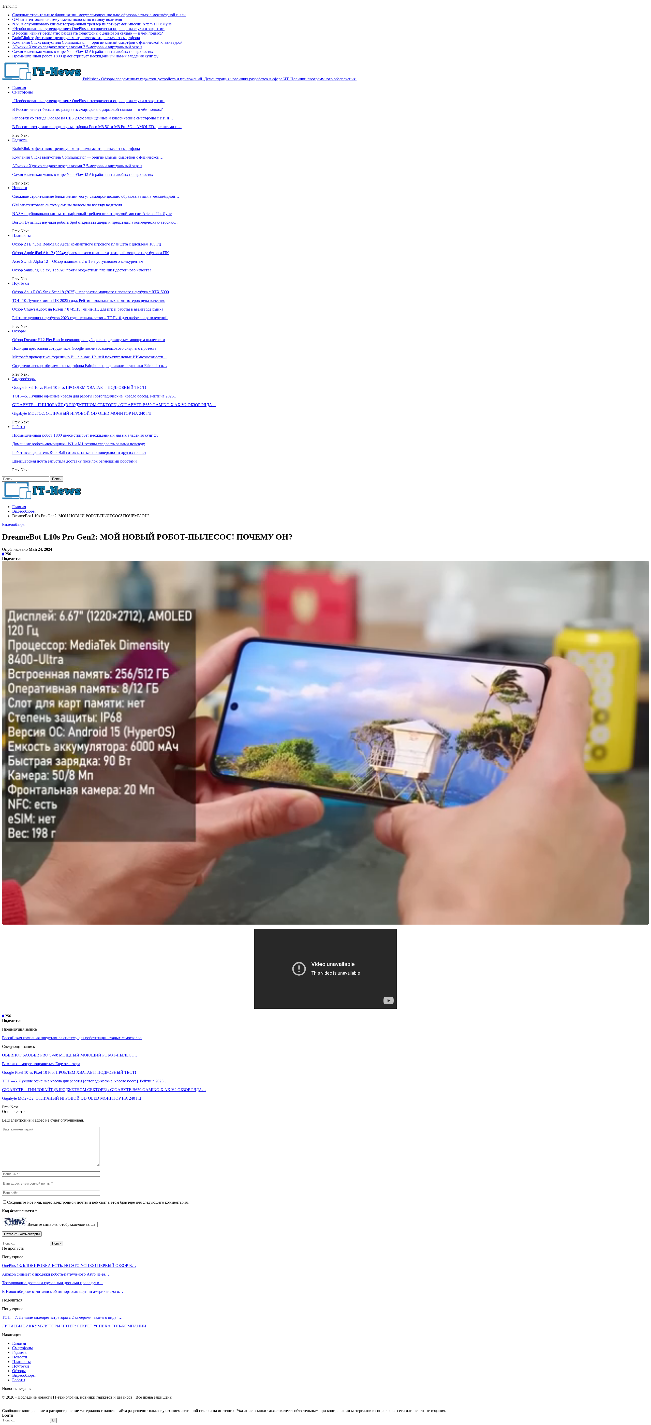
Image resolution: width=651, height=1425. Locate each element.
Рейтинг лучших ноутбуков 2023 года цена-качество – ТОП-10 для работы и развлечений (90, 318)
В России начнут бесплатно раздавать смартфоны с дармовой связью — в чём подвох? (87, 33)
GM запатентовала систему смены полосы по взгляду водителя (67, 19)
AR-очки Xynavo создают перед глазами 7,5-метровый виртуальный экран (77, 47)
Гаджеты (19, 140)
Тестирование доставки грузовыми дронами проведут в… (52, 1283)
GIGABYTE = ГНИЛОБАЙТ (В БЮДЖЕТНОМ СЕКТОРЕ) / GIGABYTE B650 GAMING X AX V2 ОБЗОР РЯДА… (114, 405)
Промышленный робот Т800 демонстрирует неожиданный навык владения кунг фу (85, 56)
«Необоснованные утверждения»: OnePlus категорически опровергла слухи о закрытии (88, 28)
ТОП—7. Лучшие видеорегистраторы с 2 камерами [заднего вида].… (62, 1317)
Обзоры (19, 331)
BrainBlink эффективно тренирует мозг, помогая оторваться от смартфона (76, 38)
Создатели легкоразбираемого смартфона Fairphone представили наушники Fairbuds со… (89, 365)
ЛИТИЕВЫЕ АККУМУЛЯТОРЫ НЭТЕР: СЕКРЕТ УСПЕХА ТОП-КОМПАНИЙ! (74, 1326)
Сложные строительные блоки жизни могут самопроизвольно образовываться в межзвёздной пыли (99, 15)
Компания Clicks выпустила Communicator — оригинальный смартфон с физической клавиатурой (97, 42)
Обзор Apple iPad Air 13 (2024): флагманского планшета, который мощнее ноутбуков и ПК (90, 253)
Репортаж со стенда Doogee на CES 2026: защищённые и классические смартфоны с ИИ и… (92, 118)
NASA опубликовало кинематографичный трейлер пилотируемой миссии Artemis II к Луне (92, 24)
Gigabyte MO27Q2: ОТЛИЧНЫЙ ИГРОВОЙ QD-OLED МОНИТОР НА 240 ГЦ (82, 413)
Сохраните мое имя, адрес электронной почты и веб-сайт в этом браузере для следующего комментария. (98, 1202)
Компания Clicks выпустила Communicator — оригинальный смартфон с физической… (88, 157)
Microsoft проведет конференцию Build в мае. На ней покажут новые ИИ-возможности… (89, 357)
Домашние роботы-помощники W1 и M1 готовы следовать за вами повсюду (78, 444)
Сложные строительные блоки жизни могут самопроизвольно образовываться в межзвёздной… (95, 196)
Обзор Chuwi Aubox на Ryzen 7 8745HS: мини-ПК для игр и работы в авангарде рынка (87, 309)
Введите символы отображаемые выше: (61, 1224)
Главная (19, 87)
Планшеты (21, 235)
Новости (19, 188)
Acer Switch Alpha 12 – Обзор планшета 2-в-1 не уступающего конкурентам (77, 261)
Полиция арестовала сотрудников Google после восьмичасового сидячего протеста (84, 348)
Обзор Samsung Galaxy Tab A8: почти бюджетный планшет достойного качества (81, 270)
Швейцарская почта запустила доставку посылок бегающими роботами (74, 461)
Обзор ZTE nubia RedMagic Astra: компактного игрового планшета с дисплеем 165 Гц (86, 244)
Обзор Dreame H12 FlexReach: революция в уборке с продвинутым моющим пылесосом (88, 340)
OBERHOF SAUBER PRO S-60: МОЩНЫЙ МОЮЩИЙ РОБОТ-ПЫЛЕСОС (69, 1055)
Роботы (18, 426)
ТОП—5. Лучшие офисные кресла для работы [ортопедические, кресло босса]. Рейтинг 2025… (95, 396)
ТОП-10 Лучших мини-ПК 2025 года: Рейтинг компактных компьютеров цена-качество (88, 300)
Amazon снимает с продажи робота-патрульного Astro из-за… (55, 1274)
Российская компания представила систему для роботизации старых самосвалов (72, 1038)
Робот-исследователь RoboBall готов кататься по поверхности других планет (79, 452)
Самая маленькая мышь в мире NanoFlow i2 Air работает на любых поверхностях (82, 51)
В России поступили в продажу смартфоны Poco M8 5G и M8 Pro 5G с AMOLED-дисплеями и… (97, 127)
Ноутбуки (20, 283)
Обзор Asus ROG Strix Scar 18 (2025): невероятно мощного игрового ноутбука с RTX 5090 (90, 292)
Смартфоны (22, 92)
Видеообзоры (24, 379)
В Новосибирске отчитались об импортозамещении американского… (62, 1291)
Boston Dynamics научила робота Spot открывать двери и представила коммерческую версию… (95, 222)
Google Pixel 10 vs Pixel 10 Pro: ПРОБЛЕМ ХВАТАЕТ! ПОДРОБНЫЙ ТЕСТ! (79, 387)
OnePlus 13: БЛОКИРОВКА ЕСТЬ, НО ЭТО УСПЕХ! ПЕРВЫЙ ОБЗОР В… (69, 1265)
